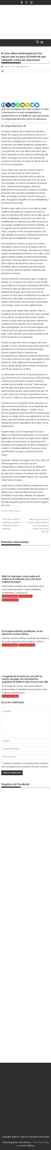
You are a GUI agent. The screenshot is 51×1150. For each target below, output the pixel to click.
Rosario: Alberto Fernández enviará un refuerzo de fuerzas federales (11, 524)
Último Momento (25, 596)
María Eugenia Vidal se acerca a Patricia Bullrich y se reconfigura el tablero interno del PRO (38, 525)
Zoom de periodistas (12, 511)
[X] (8, 105)
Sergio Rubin (24, 66)
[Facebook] (3, 105)
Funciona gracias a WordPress (16, 1142)
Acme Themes (27, 1145)
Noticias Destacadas (10, 596)
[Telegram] (32, 105)
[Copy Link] (27, 105)
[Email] (22, 105)
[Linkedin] (13, 105)
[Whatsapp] (18, 105)
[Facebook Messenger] (37, 105)
